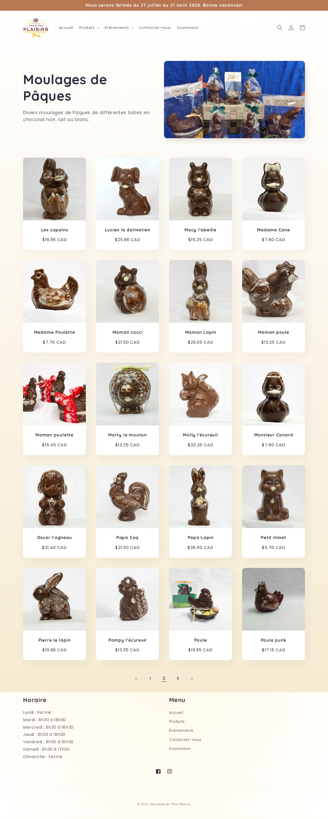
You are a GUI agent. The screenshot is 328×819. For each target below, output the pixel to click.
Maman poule (273, 332)
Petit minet (273, 537)
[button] (89, 27)
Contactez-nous (185, 739)
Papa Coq (127, 537)
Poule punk (273, 640)
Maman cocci (127, 332)
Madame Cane (273, 229)
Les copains (54, 229)
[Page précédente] (136, 678)
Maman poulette (54, 434)
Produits (177, 721)
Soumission (180, 748)
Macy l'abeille (200, 229)
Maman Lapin (200, 332)
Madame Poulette (54, 332)
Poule (200, 640)
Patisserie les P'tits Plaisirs (170, 804)
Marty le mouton (127, 434)
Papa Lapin (201, 537)
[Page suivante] (191, 678)
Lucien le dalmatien (127, 229)
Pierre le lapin (54, 640)
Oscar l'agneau (54, 537)
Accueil (176, 712)
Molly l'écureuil (200, 434)
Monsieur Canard (273, 434)
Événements (181, 730)
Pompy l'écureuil (127, 640)
